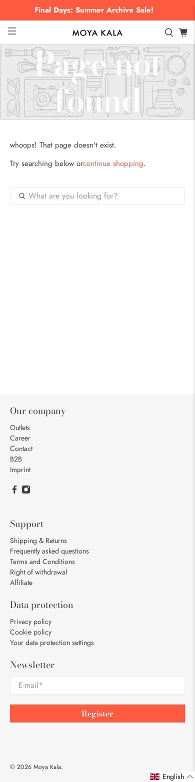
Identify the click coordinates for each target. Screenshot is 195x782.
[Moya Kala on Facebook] (14, 491)
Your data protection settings (52, 643)
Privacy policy (31, 621)
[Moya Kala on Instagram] (26, 491)
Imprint (20, 469)
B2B (16, 459)
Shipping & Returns (38, 541)
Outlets (20, 427)
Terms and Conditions (42, 561)
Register (98, 714)
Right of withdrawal (38, 572)
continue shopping (113, 163)
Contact (21, 449)
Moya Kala (47, 767)
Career (20, 438)
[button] (172, 777)
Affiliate (21, 583)
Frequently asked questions (49, 551)
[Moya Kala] (97, 33)
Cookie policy (31, 632)
